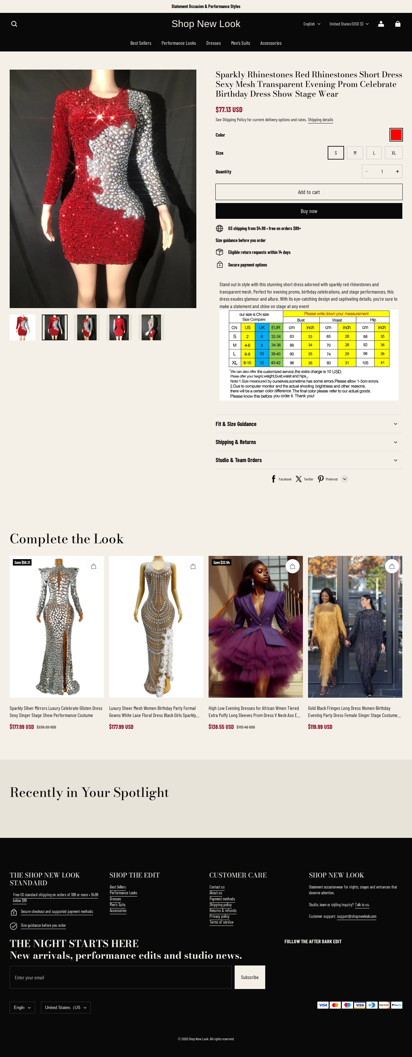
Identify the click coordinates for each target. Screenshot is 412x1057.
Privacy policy (219, 916)
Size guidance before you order (43, 925)
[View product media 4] (119, 327)
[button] (14, 23)
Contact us (217, 886)
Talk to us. (362, 904)
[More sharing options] (345, 479)
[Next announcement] (402, 6)
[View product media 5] (151, 327)
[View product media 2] (55, 327)
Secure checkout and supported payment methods (57, 911)
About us (216, 892)
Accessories (118, 910)
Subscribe (250, 977)
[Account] (381, 23)
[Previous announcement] (10, 6)
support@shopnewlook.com (356, 916)
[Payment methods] (13, 912)
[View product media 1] (22, 327)
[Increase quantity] (397, 171)
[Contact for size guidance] (13, 926)
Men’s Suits (118, 904)
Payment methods (222, 898)
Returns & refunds (223, 910)
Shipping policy (221, 904)
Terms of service (221, 922)
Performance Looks (123, 892)
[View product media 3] (87, 327)
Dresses (115, 898)
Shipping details (320, 119)
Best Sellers (118, 886)
